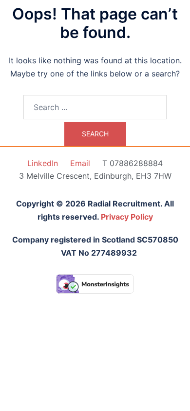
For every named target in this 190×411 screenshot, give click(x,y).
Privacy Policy (127, 217)
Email (80, 163)
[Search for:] (95, 107)
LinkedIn (42, 163)
